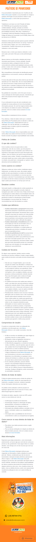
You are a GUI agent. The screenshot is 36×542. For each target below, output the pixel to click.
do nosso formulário (14, 432)
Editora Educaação (7, 14)
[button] (29, 2)
